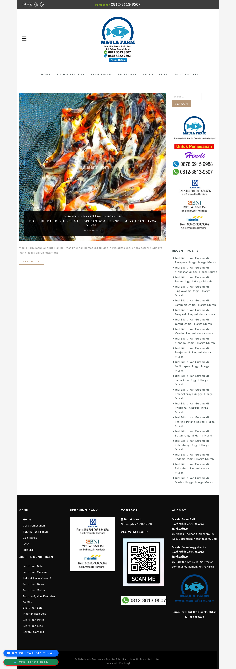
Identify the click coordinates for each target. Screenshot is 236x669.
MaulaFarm (73, 216)
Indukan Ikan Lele (34, 613)
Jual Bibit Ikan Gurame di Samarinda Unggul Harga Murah (192, 380)
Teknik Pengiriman (35, 531)
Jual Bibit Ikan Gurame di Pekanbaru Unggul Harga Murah (192, 468)
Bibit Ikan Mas (33, 625)
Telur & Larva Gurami (37, 578)
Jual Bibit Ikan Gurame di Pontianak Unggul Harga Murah (192, 408)
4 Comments (114, 216)
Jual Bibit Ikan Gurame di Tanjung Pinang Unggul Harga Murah (195, 421)
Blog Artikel (187, 74)
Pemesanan (127, 74)
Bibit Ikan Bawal (34, 584)
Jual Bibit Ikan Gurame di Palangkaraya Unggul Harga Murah (194, 394)
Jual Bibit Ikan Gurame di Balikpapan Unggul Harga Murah (192, 366)
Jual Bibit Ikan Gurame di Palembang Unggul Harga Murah (192, 445)
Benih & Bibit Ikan (92, 216)
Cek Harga (30, 537)
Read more (31, 261)
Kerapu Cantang (33, 631)
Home (46, 74)
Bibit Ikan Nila (33, 566)
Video (148, 74)
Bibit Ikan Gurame (35, 572)
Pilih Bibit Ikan (71, 74)
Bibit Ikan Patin (33, 619)
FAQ (26, 543)
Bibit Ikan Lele (33, 607)
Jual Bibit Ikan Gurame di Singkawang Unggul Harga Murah (192, 291)
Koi (105, 216)
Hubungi (28, 549)
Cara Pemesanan (34, 525)
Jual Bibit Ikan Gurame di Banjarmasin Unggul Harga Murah (193, 352)
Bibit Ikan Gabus (34, 590)
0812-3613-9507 (126, 4)
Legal (164, 74)
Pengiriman (101, 74)
